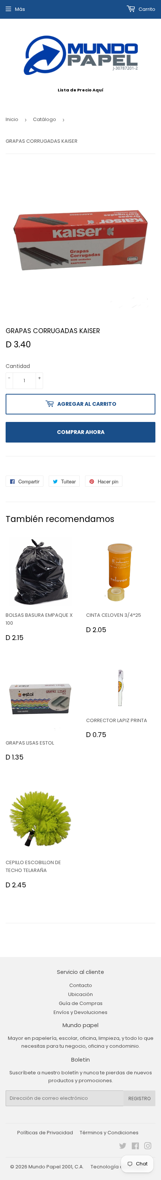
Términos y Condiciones (109, 1132)
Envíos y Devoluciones (80, 1012)
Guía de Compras (81, 1003)
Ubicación (80, 994)
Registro (139, 1098)
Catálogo (44, 119)
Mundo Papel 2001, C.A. (56, 1166)
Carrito (146, 9)
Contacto (80, 985)
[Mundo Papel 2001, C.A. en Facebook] (135, 1147)
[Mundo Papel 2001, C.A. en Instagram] (148, 1147)
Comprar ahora (80, 432)
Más (20, 9)
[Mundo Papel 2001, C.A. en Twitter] (123, 1147)
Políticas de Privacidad (45, 1132)
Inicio (12, 119)
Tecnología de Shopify (118, 1166)
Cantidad (18, 366)
